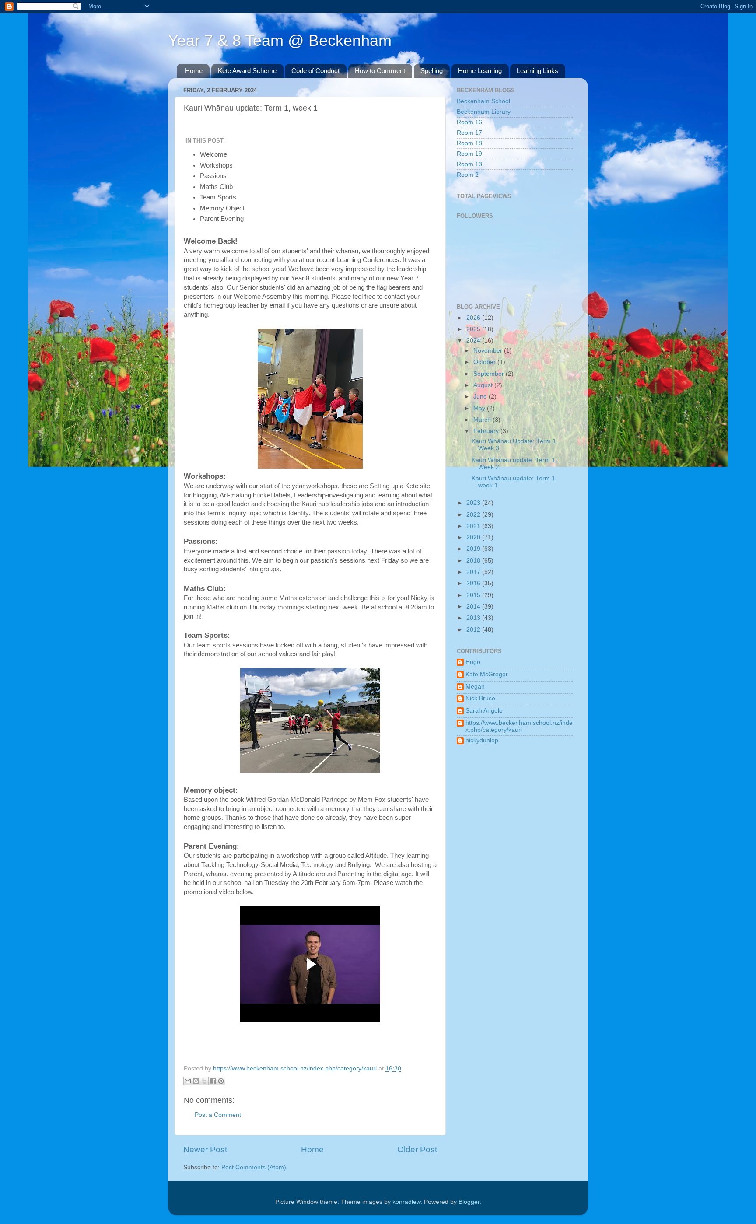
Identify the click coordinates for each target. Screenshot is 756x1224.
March (483, 419)
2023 (474, 503)
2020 (474, 537)
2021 (474, 526)
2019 (474, 549)
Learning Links (537, 70)
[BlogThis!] (196, 1081)
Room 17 (469, 132)
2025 (474, 329)
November (488, 350)
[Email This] (187, 1081)
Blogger (469, 1202)
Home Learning (480, 70)
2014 (474, 606)
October (485, 362)
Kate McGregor (487, 674)
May (480, 408)
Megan (475, 686)
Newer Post (205, 1149)
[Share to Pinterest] (221, 1081)
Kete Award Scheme (247, 70)
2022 (474, 514)
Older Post (417, 1149)
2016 (474, 583)
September (489, 374)
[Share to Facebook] (212, 1081)
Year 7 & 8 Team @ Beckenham (280, 40)
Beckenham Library (484, 111)
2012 (474, 629)
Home (194, 70)
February (486, 431)
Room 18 (469, 143)
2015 (474, 595)
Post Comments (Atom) (253, 1167)
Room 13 (469, 164)
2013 (474, 618)
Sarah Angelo (484, 710)
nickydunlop (482, 740)
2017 (474, 572)
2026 (474, 318)
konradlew (406, 1202)
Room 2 (468, 174)
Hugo (473, 662)
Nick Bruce (480, 698)
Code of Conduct (315, 70)
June (481, 396)
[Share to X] (204, 1081)
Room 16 (469, 122)
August (483, 385)
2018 (474, 560)
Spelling (431, 70)
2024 (474, 340)
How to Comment (380, 70)
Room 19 (469, 153)
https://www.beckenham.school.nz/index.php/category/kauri (519, 726)
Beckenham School (483, 101)
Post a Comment (218, 1115)
